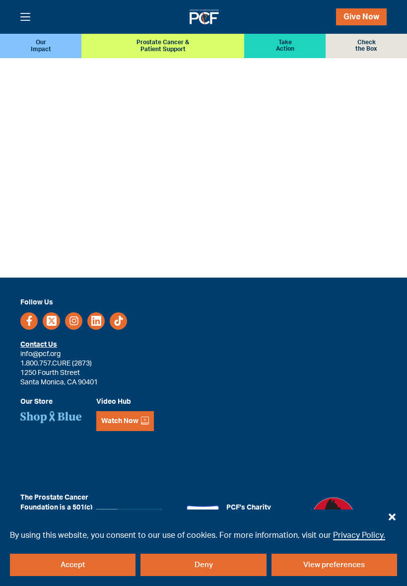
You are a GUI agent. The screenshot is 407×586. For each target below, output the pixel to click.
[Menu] (25, 17)
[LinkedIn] (96, 321)
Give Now (361, 17)
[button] (392, 514)
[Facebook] (29, 321)
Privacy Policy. (359, 535)
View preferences (334, 565)
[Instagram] (73, 321)
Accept (73, 565)
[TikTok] (118, 321)
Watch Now (119, 421)
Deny (204, 565)
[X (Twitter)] (51, 321)
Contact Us (38, 344)
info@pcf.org (40, 354)
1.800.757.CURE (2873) (56, 363)
